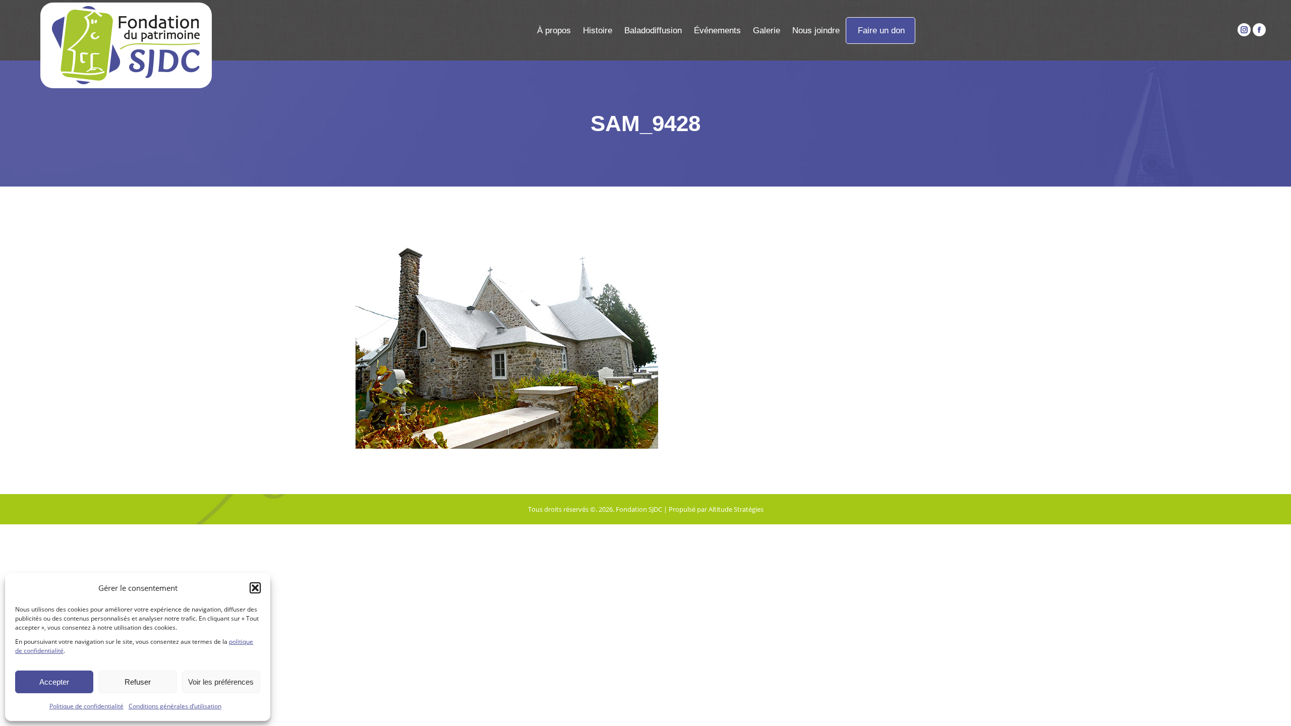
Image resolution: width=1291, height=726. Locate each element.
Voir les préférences (221, 682)
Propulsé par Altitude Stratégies (716, 509)
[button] (255, 588)
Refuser (138, 682)
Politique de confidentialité (86, 706)
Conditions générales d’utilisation (175, 706)
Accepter (54, 682)
